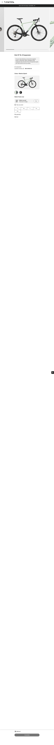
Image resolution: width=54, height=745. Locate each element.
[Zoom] (27, 30)
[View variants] (1, 50)
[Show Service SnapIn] (52, 372)
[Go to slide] (18, 49)
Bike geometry (17, 114)
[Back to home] (9, 2)
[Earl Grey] (20, 92)
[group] (27, 29)
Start (36, 101)
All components (17, 66)
